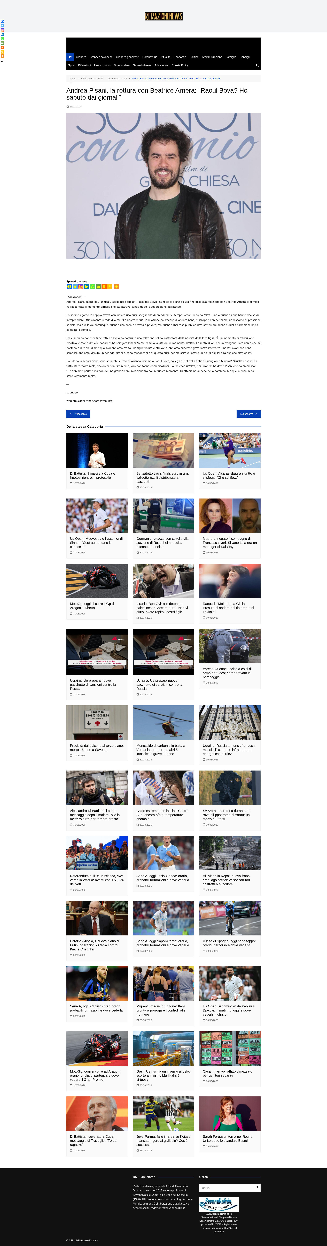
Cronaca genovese (127, 57)
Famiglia (231, 57)
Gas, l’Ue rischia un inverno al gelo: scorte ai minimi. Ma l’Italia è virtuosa (163, 1075)
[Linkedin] (86, 286)
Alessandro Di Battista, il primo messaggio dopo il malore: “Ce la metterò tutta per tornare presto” (95, 815)
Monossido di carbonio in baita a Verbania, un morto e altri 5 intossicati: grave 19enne (160, 750)
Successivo (246, 413)
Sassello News (142, 65)
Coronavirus (149, 57)
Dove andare (122, 65)
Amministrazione (212, 57)
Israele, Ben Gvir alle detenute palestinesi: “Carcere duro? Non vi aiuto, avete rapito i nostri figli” (162, 608)
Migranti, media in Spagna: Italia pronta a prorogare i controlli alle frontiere (160, 1010)
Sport (71, 65)
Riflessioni (84, 65)
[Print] (104, 286)
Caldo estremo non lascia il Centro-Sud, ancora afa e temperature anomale (163, 815)
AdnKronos (161, 65)
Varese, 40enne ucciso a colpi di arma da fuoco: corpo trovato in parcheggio (227, 673)
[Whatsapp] (92, 286)
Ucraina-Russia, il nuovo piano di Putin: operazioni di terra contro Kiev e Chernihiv (94, 945)
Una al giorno (102, 65)
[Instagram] (80, 286)
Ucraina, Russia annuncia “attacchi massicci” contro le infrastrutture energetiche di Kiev (229, 750)
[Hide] (2, 61)
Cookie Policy (180, 65)
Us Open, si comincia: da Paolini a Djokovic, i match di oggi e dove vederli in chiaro (229, 1010)
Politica (194, 57)
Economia (180, 57)
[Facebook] (69, 286)
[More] (116, 286)
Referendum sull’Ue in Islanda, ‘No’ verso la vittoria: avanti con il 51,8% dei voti (97, 880)
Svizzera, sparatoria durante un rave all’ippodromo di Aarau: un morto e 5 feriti (226, 815)
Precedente (80, 413)
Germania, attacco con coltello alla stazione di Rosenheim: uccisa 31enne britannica (162, 543)
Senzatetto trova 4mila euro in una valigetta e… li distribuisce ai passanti (162, 477)
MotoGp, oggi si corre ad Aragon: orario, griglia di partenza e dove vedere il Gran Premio (95, 1075)
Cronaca (81, 57)
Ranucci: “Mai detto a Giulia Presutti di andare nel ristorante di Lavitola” (228, 608)
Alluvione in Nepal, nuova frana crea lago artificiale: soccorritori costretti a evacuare (226, 880)
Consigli (245, 57)
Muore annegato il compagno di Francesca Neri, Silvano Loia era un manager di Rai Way (230, 543)
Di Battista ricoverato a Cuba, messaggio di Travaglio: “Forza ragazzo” (93, 1141)
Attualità (165, 57)
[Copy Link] (109, 286)
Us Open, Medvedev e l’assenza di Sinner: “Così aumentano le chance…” (96, 543)
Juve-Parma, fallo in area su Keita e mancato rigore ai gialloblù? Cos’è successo (163, 1141)
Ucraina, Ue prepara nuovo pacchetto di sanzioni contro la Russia (93, 685)
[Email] (98, 286)
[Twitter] (75, 286)
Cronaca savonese (101, 57)
